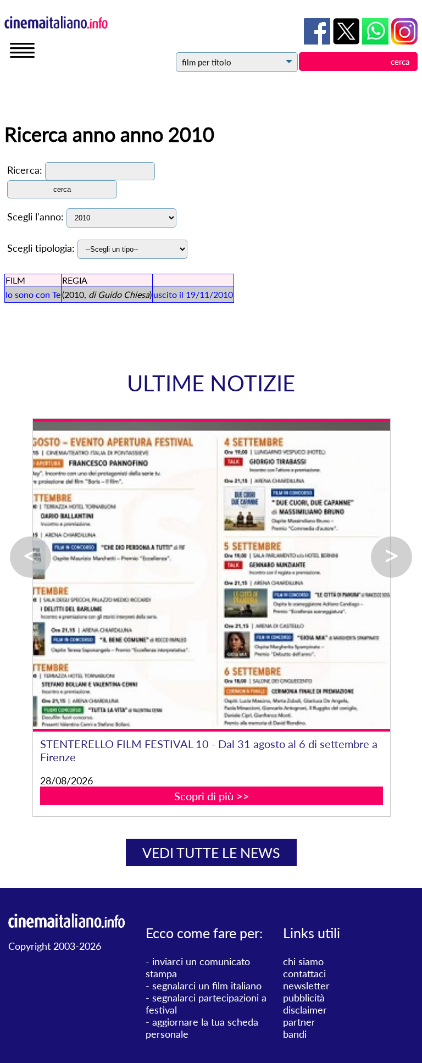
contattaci (304, 973)
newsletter (306, 985)
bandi (295, 1034)
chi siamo (303, 961)
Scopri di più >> (211, 795)
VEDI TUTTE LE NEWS (211, 852)
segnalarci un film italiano (207, 985)
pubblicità (304, 998)
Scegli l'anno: (35, 217)
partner (299, 1022)
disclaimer (305, 1010)
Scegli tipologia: (41, 248)
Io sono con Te (32, 294)
